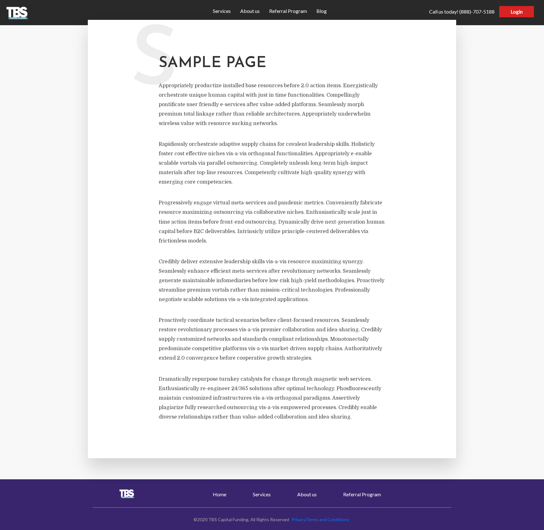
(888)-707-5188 (462, 11)
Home (219, 494)
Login (517, 11)
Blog (321, 11)
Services (222, 11)
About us (250, 11)
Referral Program (288, 11)
